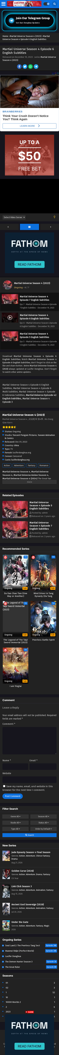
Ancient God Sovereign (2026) (27, 904)
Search (30, 835)
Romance (43, 465)
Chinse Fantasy (43, 856)
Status (43, 823)
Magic (46, 926)
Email (34, 760)
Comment (8, 723)
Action (7, 465)
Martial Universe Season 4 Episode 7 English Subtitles (41, 525)
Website (6, 773)
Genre (15, 816)
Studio (14, 823)
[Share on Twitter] (25, 67)
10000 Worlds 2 (13, 1002)
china (16, 445)
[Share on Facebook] (19, 67)
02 (7, 987)
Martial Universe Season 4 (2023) (32, 283)
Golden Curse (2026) (22, 871)
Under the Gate (19, 922)
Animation (40, 890)
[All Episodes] (29, 227)
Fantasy (31, 465)
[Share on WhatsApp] (30, 67)
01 (7, 983)
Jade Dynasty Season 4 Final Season (30, 852)
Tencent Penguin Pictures (25, 435)
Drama (14, 859)
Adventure (19, 465)
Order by (42, 829)
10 (7, 997)
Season (42, 816)
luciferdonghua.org (20, 460)
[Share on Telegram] (36, 67)
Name (6, 760)
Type (14, 829)
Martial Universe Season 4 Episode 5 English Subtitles (41, 505)
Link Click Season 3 (21, 886)
